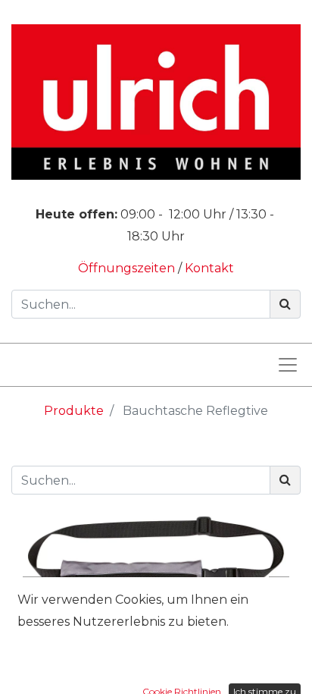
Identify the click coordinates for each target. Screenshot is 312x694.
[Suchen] (285, 304)
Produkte (74, 411)
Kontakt (209, 268)
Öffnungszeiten (128, 268)
